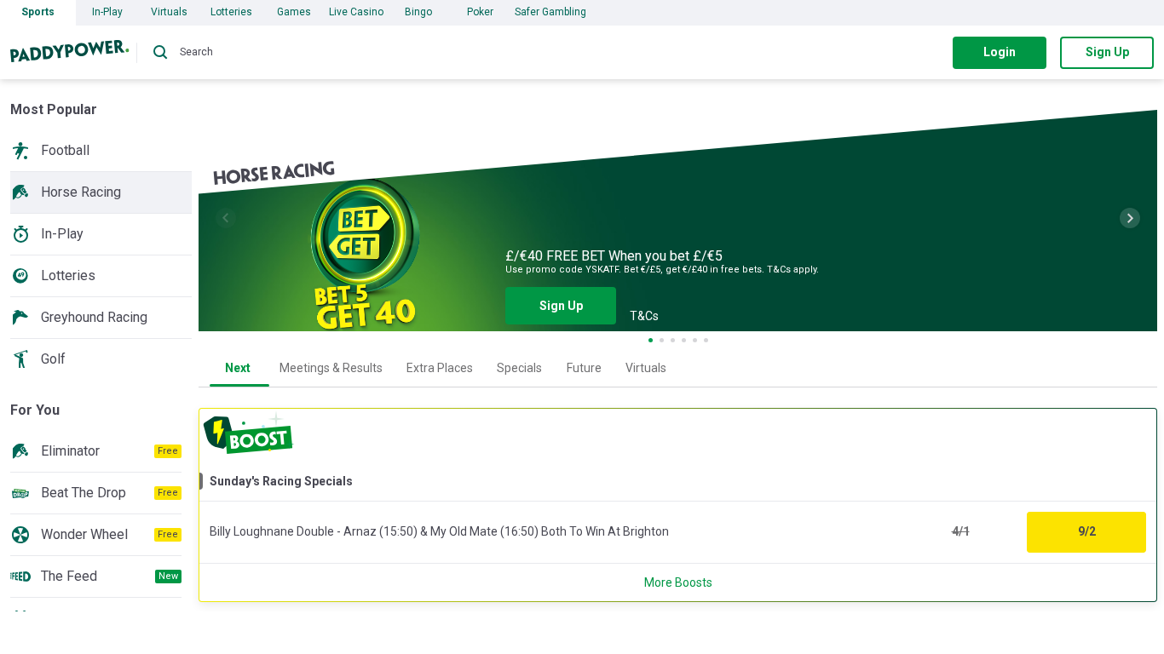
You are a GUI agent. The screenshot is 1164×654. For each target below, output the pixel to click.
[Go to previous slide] (226, 218)
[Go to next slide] (1130, 218)
